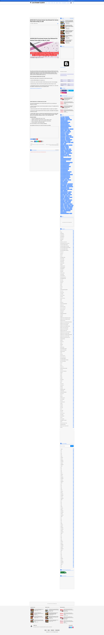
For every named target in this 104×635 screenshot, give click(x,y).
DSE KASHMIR (67, 260)
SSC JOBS (62, 206)
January (67, 475)
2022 (67, 232)
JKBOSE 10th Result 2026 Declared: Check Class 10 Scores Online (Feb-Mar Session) (69, 111)
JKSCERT (67, 344)
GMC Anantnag (63, 138)
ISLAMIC (67, 147)
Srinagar (69, 205)
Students (66, 206)
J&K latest (62, 150)
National (67, 369)
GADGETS (67, 271)
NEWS (70, 194)
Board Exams (62, 119)
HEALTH (66, 142)
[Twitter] (36, 141)
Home (46, 2)
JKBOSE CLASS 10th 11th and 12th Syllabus (67, 331)
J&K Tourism (62, 151)
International (62, 146)
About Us (31, 0)
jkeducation (67, 341)
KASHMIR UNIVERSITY (70, 186)
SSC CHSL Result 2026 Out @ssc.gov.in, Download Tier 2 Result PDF (69, 36)
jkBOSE (62, 157)
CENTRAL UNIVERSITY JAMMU (64, 123)
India (65, 143)
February (67, 457)
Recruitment (62, 201)
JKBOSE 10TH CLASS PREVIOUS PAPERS (67, 319)
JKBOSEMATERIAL (63, 178)
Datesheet (62, 85)
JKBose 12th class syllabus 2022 (67, 327)
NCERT (69, 193)
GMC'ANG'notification (69, 139)
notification (62, 197)
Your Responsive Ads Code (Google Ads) (67, 222)
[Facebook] (35, 141)
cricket (66, 130)
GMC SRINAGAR (63, 139)
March (67, 489)
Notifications (67, 197)
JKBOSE (57, 2)
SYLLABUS (67, 414)
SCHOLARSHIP (64, 2)
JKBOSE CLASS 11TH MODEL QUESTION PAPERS (66, 174)
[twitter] (70, 74)
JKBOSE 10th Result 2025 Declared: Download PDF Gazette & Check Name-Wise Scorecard (68, 99)
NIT (67, 382)
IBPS (69, 142)
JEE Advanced (62, 154)
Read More (68, 23)
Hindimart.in (58, 633)
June (67, 468)
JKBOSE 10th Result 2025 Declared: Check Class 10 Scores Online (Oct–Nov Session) (69, 103)
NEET (62, 194)
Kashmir (65, 185)
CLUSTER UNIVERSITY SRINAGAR (67, 250)
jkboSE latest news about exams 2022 (65, 177)
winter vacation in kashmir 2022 (65, 213)
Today (67, 417)
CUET (69, 130)
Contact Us (69, 81)
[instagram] (63, 75)
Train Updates (63, 209)
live (71, 189)
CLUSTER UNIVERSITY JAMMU (64, 127)
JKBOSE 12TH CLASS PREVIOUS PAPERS (65, 166)
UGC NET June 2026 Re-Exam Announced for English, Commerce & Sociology (68, 41)
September (67, 464)
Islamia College (63, 147)
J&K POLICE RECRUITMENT (68, 150)
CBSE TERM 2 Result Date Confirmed (65, 122)
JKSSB (52, 2)
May (67, 453)
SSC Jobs (68, 2)
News (67, 194)
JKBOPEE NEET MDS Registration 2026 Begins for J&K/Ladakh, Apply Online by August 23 (69, 31)
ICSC (72, 142)
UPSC (62, 210)
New (64, 194)
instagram (64, 92)
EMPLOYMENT (63, 134)
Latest (68, 189)
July (67, 450)
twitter (71, 90)
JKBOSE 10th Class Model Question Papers (66, 158)
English (67, 134)
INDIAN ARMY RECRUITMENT (67, 289)
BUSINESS (67, 119)
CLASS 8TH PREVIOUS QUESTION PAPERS (66, 126)
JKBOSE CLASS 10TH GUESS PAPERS (65, 173)
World (71, 213)
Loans (62, 190)
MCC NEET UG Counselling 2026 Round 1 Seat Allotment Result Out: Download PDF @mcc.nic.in (69, 21)
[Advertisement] (52, 10)
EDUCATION (67, 261)
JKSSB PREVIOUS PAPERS (64, 182)
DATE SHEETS (68, 131)
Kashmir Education (70, 185)
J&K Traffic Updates (68, 151)
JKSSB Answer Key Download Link (35, 88)
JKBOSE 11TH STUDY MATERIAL (65, 165)
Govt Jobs (49, 2)
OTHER (71, 197)
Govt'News (62, 142)
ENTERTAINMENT (69, 135)
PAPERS (62, 198)
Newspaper (67, 379)
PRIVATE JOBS (67, 390)
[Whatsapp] (38, 141)
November (67, 461)
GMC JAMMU (68, 138)
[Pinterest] (40, 141)
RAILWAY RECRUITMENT (67, 392)
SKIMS (67, 403)
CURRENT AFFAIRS (63, 131)
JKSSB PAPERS (66, 181)
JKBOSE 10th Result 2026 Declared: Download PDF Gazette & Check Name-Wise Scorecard (68, 107)
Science (67, 400)
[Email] (41, 141)
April (67, 454)
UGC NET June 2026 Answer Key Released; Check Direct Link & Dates (38, 616)
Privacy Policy (37, 0)
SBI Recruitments (63, 202)
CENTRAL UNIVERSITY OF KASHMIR (67, 246)
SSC (72, 205)
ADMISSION (67, 233)
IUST (67, 299)
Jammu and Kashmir (63, 153)
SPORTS (66, 205)
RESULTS (60, 2)
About (49, 630)
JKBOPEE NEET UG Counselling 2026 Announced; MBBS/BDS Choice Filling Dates (39, 621)
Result (66, 201)
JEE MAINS (67, 154)
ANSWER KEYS (68, 118)
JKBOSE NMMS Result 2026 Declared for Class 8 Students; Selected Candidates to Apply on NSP (69, 26)
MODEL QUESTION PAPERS (67, 368)
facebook (64, 90)
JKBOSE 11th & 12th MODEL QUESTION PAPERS (66, 162)
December (67, 460)
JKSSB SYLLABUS (67, 351)
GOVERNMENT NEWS (67, 278)
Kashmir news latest (63, 186)
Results (70, 201)
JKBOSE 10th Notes (63, 161)
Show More (71, 18)
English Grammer (63, 135)
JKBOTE (68, 178)
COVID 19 (62, 130)
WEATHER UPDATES (67, 424)
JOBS (62, 185)
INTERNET (67, 146)
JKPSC (54, 2)
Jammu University (70, 153)
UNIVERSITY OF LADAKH (69, 209)
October (67, 496)
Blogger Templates (49, 633)
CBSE (70, 119)
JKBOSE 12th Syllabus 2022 (64, 170)
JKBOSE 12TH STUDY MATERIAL (65, 169)
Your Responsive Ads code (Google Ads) (52, 603)
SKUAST (62, 205)
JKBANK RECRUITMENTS (64, 155)
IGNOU (62, 143)
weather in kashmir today (67, 210)
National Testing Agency (64, 193)
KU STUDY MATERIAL (63, 189)
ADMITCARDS (63, 118)
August (67, 482)
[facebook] (63, 74)
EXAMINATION (67, 268)
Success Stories (70, 206)
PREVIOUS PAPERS (67, 198)
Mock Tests (65, 190)
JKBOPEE (70, 155)
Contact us (34, 0)
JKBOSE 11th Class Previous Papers (67, 323)
